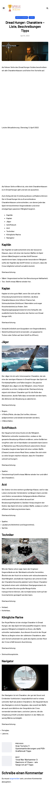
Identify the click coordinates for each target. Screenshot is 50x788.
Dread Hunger (21, 17)
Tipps (32, 17)
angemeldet (15, 778)
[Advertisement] (25, 100)
